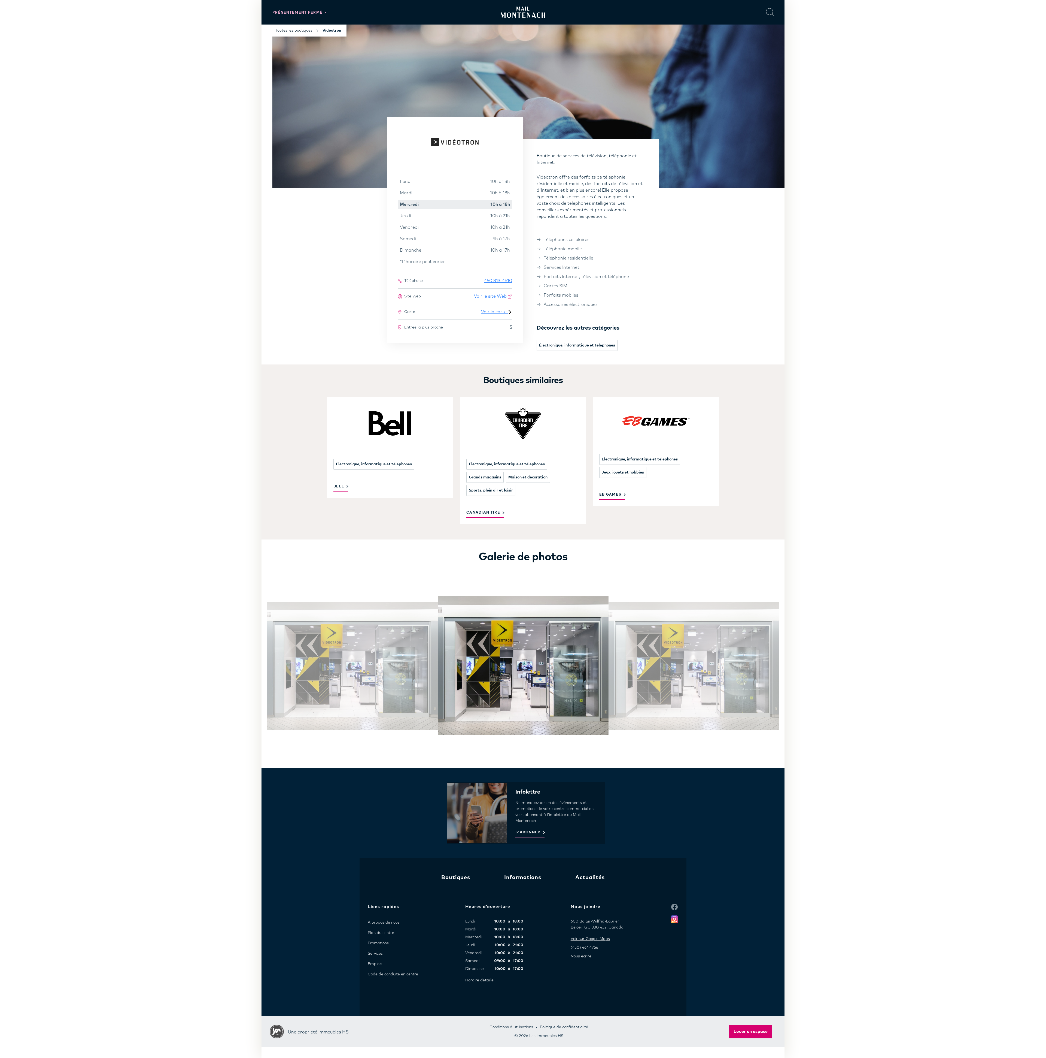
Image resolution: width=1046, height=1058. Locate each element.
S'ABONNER (528, 832)
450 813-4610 (498, 281)
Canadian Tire (483, 512)
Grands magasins (485, 477)
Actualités (590, 877)
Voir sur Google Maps (590, 939)
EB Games (610, 494)
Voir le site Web (491, 296)
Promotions (378, 943)
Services (375, 953)
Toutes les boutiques (293, 30)
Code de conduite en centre (393, 974)
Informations (522, 877)
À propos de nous (384, 922)
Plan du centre (381, 933)
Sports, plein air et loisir (491, 490)
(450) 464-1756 (584, 948)
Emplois (375, 964)
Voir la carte (494, 312)
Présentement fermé (298, 12)
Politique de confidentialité (564, 1027)
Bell (338, 486)
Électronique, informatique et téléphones (577, 345)
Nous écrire (581, 956)
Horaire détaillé (479, 980)
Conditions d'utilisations (511, 1027)
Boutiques (455, 877)
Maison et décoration (528, 477)
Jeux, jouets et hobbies (623, 472)
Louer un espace (751, 1031)
